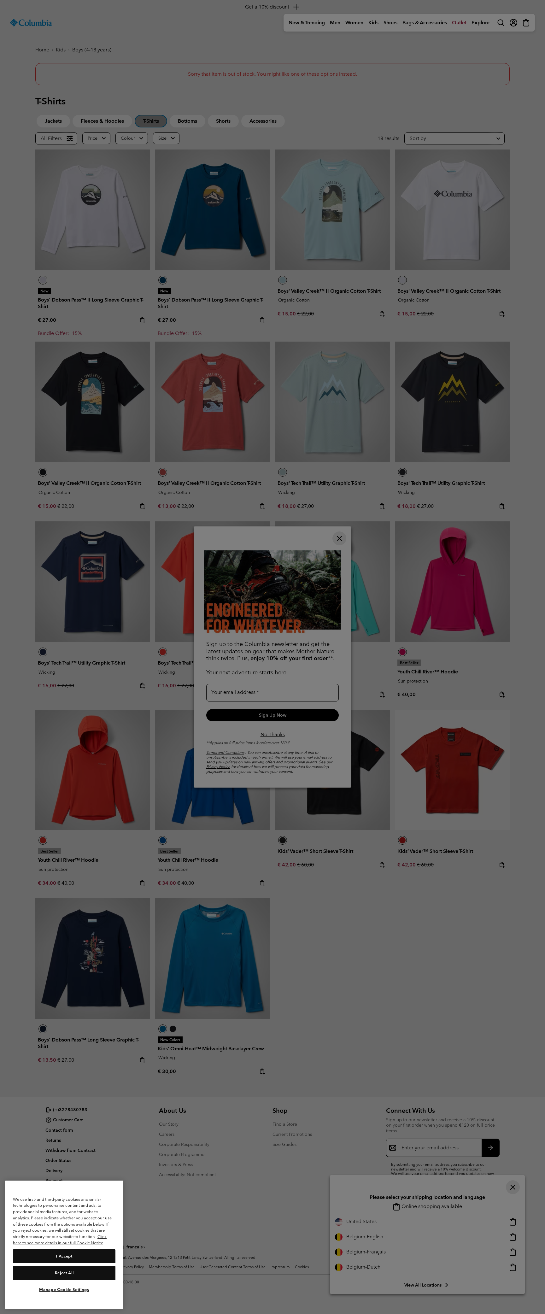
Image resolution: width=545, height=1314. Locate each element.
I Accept (64, 1255)
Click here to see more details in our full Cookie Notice (60, 1240)
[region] (64, 1245)
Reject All (64, 1273)
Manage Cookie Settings (64, 1289)
